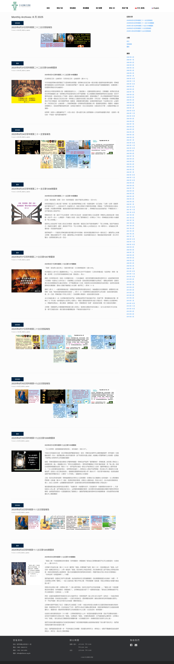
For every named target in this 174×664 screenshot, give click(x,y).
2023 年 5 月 (130, 161)
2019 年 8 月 (130, 282)
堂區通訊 (73, 8)
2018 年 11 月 (131, 306)
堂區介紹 (60, 8)
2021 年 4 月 (130, 228)
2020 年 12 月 (131, 239)
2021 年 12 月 (131, 207)
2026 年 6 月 (130, 62)
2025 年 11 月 (131, 81)
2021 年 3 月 (130, 231)
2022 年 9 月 (130, 183)
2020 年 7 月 (130, 252)
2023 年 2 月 (130, 169)
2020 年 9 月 (130, 247)
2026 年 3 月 (130, 70)
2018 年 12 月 (131, 303)
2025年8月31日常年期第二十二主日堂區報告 (31, 27)
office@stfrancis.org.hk (23, 653)
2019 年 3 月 (130, 295)
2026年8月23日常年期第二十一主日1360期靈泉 (140, 23)
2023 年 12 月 (131, 143)
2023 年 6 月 (130, 159)
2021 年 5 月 (130, 226)
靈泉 (128, 47)
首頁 (48, 8)
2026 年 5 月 (130, 65)
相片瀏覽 (99, 8)
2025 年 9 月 (130, 86)
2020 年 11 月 (131, 242)
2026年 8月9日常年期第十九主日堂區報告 (139, 31)
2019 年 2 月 (130, 298)
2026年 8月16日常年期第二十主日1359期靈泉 (140, 26)
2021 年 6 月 (130, 223)
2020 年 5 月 (130, 258)
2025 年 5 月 (130, 97)
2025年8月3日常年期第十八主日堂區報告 (30, 509)
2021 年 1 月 (130, 236)
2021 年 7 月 (130, 220)
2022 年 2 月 (130, 201)
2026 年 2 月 (130, 73)
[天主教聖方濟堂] (21, 6)
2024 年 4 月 (130, 132)
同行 (128, 41)
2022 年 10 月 (131, 180)
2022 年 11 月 (131, 177)
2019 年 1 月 (130, 300)
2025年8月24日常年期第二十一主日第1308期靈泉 (34, 189)
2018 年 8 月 (130, 314)
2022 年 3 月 (130, 199)
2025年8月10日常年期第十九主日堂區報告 (30, 383)
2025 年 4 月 (130, 100)
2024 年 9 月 (130, 118)
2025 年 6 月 (130, 94)
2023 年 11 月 (131, 145)
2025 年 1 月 (130, 108)
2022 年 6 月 (130, 191)
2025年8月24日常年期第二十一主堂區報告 (30, 134)
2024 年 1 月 (130, 140)
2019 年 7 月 (130, 284)
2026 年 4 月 (130, 68)
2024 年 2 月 (130, 137)
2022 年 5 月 (130, 193)
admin (28, 30)
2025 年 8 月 (130, 89)
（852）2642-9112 (22, 647)
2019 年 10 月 (131, 276)
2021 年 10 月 (131, 212)
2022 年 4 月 (130, 196)
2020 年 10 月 (131, 244)
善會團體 (86, 8)
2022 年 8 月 (130, 185)
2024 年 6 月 (130, 127)
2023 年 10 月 (131, 148)
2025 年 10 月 (131, 84)
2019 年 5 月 (130, 290)
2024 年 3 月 (130, 135)
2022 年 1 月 (130, 204)
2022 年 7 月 (130, 188)
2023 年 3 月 (130, 167)
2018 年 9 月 (130, 311)
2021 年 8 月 (130, 218)
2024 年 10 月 (131, 116)
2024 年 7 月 (130, 124)
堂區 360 (112, 8)
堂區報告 (129, 44)
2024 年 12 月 (131, 110)
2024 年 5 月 (130, 129)
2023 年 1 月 (130, 172)
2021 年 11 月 (131, 209)
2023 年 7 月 (130, 156)
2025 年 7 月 (130, 92)
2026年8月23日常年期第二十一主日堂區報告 (140, 20)
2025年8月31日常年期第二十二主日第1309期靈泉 (34, 67)
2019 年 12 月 (131, 271)
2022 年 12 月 (131, 175)
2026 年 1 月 (130, 76)
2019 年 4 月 (130, 292)
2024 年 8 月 (130, 121)
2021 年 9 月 (130, 215)
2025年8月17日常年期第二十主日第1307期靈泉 (33, 257)
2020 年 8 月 (130, 250)
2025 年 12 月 (131, 78)
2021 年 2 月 (130, 234)
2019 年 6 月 (130, 287)
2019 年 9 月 (130, 279)
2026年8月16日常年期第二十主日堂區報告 (139, 28)
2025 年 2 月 (130, 105)
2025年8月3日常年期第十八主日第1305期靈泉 (32, 550)
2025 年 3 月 (130, 102)
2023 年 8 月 (130, 153)
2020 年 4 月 (130, 260)
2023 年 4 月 (130, 164)
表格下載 (125, 8)
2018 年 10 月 (131, 309)
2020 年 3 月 (130, 263)
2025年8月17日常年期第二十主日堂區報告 (30, 329)
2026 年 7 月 (130, 60)
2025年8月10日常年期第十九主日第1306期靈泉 (33, 438)
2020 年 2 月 (130, 266)
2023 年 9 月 (130, 151)
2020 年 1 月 (130, 268)
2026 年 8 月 (130, 57)
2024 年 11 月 (131, 113)
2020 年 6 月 (130, 255)
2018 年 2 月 (130, 317)
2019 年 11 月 (131, 274)
